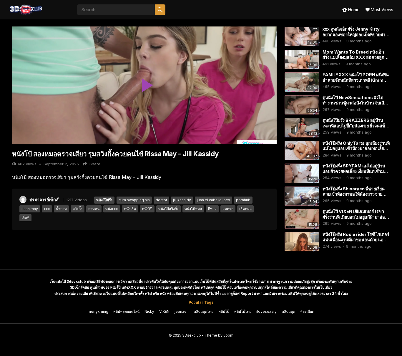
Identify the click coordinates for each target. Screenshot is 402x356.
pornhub (243, 200)
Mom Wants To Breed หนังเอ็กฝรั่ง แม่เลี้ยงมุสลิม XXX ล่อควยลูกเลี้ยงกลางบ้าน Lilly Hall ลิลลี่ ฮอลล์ (355, 57)
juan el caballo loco (213, 200)
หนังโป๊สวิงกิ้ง (168, 209)
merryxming (98, 311)
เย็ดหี (25, 217)
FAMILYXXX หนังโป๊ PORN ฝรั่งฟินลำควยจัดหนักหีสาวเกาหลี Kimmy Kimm (356, 80)
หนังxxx (111, 209)
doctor (161, 200)
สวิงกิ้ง (77, 209)
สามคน (93, 209)
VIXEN (164, 311)
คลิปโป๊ (223, 311)
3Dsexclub (191, 335)
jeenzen (182, 311)
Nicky (149, 311)
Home (353, 9)
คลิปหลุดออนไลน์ (126, 311)
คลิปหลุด (288, 311)
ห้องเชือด (307, 311)
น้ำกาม (61, 209)
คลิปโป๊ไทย (242, 311)
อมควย (227, 209)
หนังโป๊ (147, 209)
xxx (47, 209)
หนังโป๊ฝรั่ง (104, 200)
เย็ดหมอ (245, 209)
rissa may (29, 209)
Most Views (381, 9)
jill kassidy (182, 200)
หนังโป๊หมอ (193, 209)
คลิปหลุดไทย (203, 311)
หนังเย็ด (130, 209)
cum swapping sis (134, 200)
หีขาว (212, 209)
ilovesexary (266, 311)
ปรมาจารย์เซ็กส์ (44, 199)
